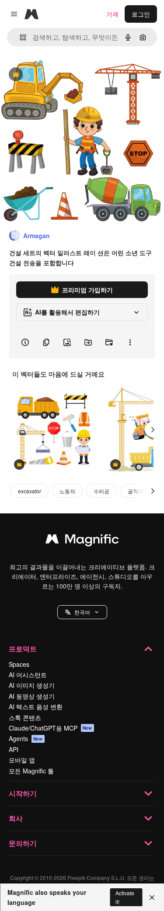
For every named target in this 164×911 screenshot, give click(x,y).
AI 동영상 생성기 (32, 696)
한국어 (82, 612)
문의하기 (23, 843)
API (13, 749)
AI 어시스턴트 (28, 674)
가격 (112, 14)
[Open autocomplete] (19, 37)
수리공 (101, 491)
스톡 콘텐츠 (25, 717)
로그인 (141, 14)
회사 (16, 818)
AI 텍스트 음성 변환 (36, 706)
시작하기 (23, 793)
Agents (26, 738)
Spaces (19, 664)
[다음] (153, 429)
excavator (29, 491)
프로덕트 (23, 649)
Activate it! (124, 897)
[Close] (152, 897)
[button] (82, 612)
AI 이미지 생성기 (32, 685)
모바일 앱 (22, 759)
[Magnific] (82, 540)
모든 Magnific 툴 (31, 770)
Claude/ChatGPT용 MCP (50, 728)
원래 (50, 75)
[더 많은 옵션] (130, 342)
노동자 (67, 491)
